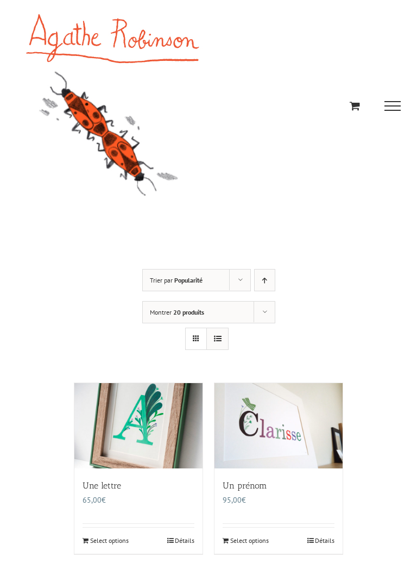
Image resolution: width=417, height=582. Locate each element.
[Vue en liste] (217, 338)
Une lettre (102, 485)
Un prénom (245, 485)
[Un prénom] (278, 425)
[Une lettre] (138, 425)
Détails (184, 540)
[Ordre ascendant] (264, 280)
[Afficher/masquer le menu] (392, 106)
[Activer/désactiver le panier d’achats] (355, 105)
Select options (109, 540)
